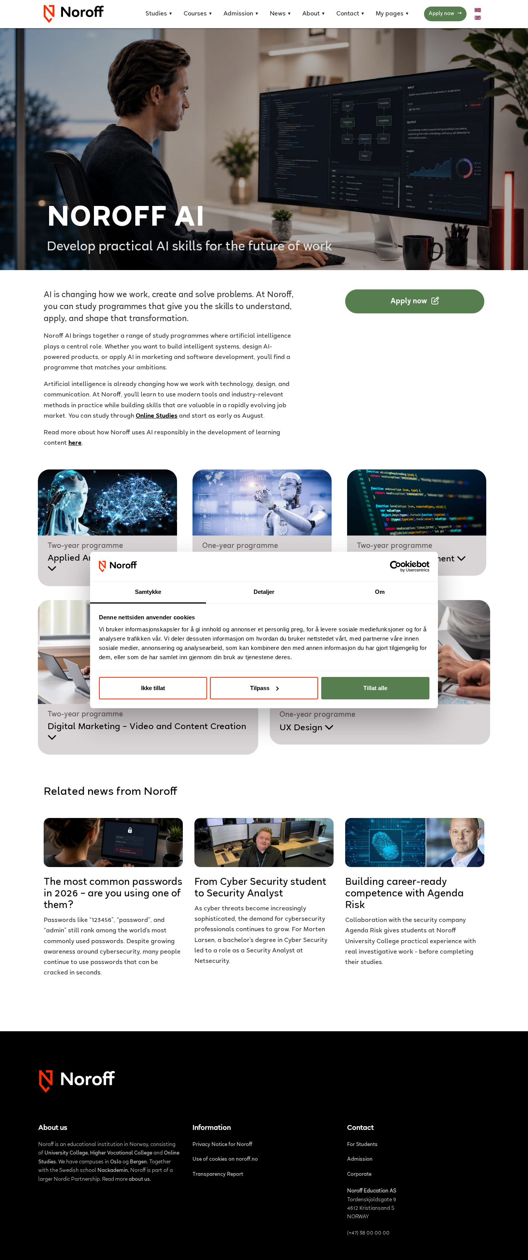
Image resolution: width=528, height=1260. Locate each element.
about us (139, 1179)
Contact (347, 14)
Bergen (138, 1162)
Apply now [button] (409, 301)
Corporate (359, 1174)
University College (66, 1153)
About (311, 14)
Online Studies (156, 416)
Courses (195, 14)
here (75, 443)
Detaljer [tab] (264, 591)
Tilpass (259, 688)
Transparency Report (217, 1174)
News (278, 14)
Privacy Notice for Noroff (222, 1145)
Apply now (445, 13)
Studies (156, 14)
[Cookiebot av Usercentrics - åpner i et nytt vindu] (395, 566)
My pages (390, 14)
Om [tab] (380, 591)
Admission (238, 14)
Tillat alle (375, 688)
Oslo (115, 1162)
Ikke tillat (153, 688)
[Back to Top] (514, 1245)
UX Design (302, 728)
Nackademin (112, 1170)
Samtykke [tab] (148, 591)
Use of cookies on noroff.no (225, 1159)
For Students (362, 1145)
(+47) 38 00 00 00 (368, 1233)
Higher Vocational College (121, 1153)
